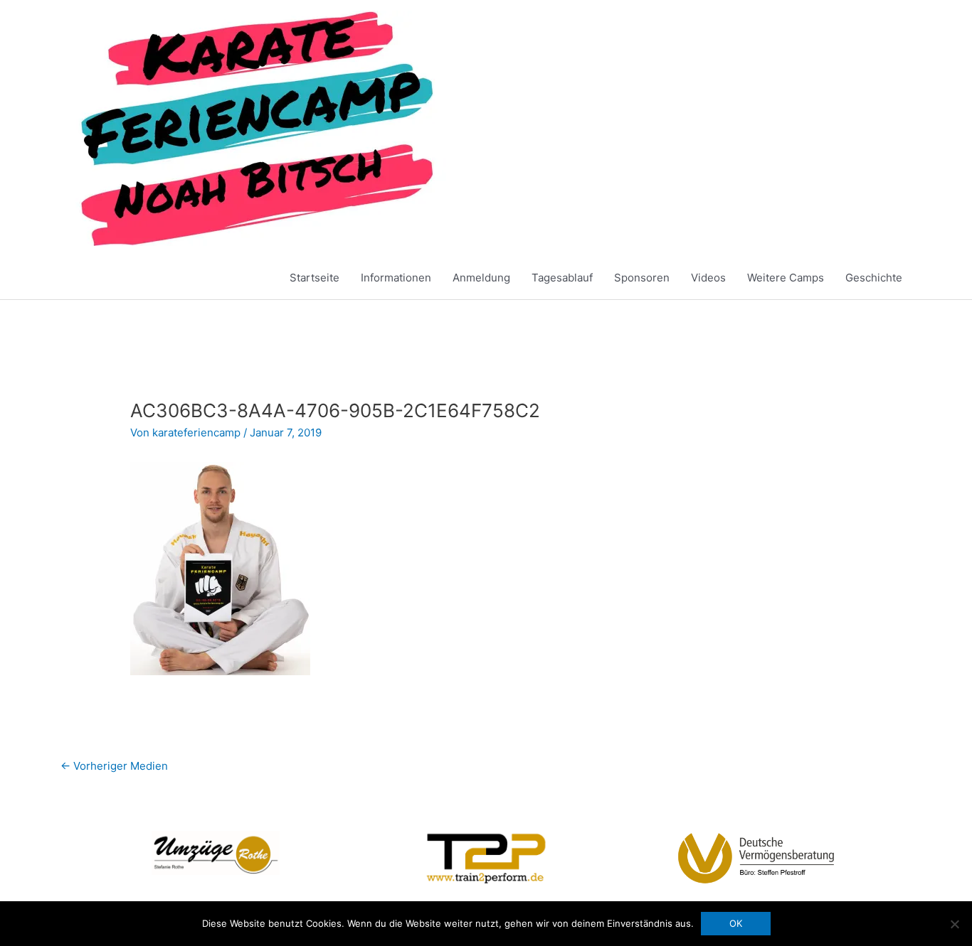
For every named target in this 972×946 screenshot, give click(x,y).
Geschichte (873, 277)
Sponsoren (642, 277)
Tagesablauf (562, 277)
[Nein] (954, 924)
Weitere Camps (785, 277)
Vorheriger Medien (114, 766)
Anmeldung (481, 277)
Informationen (396, 277)
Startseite (314, 277)
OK (735, 923)
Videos (708, 277)
